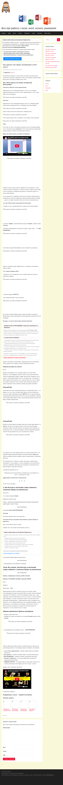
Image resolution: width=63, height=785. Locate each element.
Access (20, 33)
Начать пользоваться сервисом (12, 58)
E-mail (5, 751)
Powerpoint (26, 33)
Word (9, 33)
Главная (3, 33)
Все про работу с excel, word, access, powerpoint (28, 28)
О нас (33, 33)
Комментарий (6, 727)
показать (12, 72)
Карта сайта (47, 33)
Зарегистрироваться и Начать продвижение (15, 357)
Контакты (39, 33)
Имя (4, 747)
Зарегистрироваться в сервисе (11, 553)
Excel (14, 33)
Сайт (4, 755)
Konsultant (20, 69)
